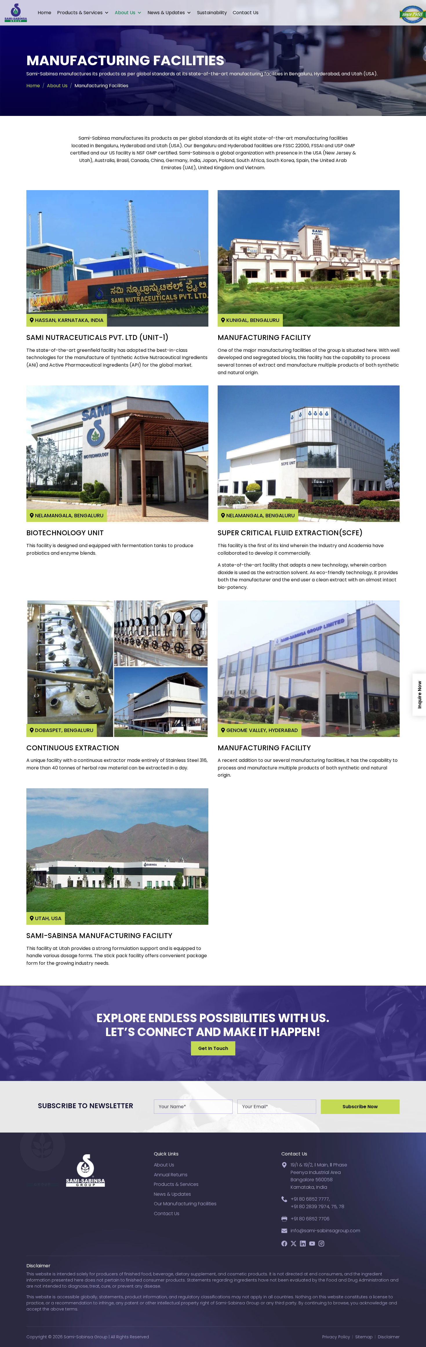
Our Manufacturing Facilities (185, 1203)
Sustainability (212, 12)
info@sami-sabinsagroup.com (325, 1230)
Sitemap (364, 1337)
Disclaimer (389, 1337)
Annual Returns (170, 1174)
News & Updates (166, 12)
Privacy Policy (336, 1337)
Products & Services (80, 12)
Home (44, 12)
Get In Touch (213, 1048)
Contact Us (245, 12)
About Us (125, 12)
